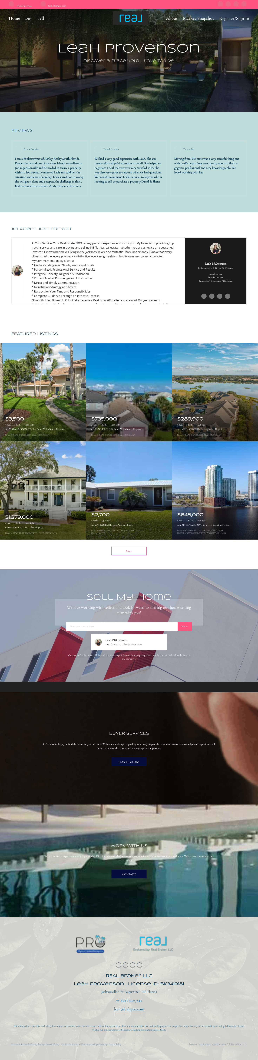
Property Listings (89, 1044)
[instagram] (236, 5)
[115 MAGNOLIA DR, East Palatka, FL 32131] (129, 490)
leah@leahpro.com (215, 277)
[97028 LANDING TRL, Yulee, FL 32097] (43, 490)
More (129, 551)
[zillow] (228, 5)
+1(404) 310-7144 (215, 274)
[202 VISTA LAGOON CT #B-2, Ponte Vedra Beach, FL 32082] (43, 392)
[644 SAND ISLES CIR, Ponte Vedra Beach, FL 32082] (129, 392)
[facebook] (220, 5)
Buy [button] (28, 18)
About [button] (172, 18)
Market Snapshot (198, 18)
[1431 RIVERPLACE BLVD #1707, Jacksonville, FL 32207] (215, 490)
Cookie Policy (52, 1044)
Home (14, 18)
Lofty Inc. (205, 1044)
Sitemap (103, 1044)
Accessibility (115, 1044)
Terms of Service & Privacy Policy (27, 1044)
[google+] (244, 5)
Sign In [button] (242, 18)
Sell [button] (40, 18)
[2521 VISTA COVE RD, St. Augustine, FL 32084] (215, 392)
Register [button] (226, 18)
